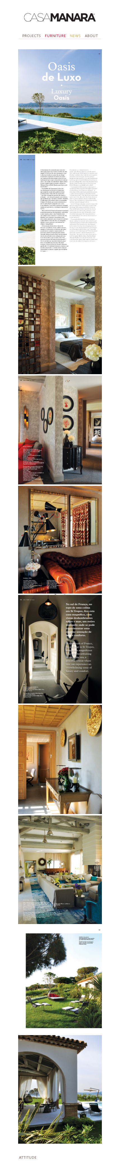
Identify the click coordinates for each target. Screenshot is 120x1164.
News (75, 35)
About (91, 35)
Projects (31, 35)
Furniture (55, 35)
